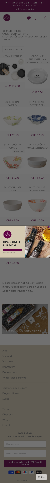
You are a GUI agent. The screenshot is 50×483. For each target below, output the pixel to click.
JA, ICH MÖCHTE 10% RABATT (12, 250)
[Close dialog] (49, 227)
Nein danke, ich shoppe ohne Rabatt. (9, 252)
